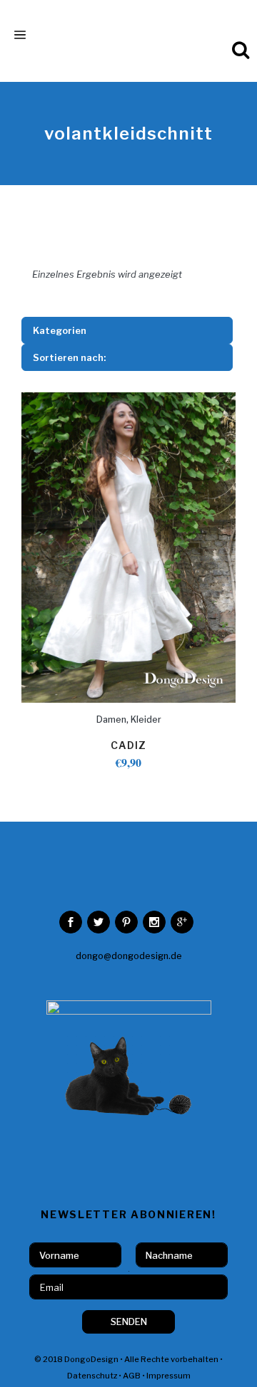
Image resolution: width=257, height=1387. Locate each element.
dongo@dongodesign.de (129, 956)
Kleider (146, 719)
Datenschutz (92, 1376)
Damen (111, 719)
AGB (132, 1376)
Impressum (168, 1376)
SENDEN (129, 1321)
